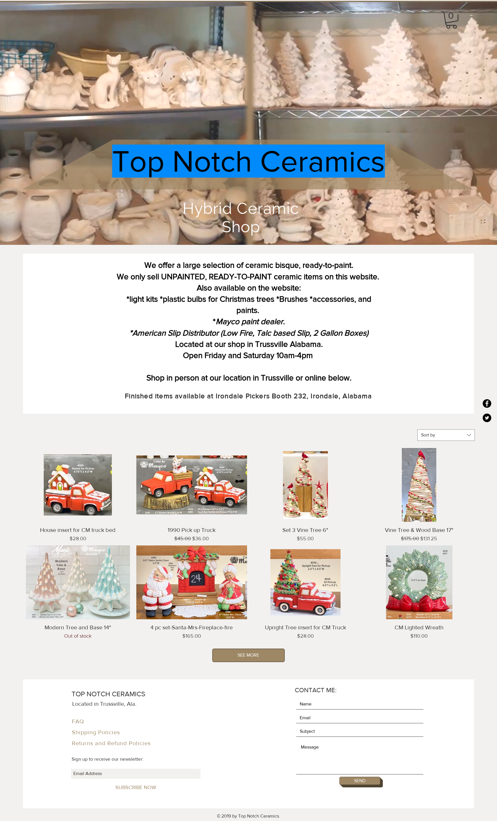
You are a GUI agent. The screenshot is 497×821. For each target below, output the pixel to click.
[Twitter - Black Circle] (487, 418)
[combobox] (446, 435)
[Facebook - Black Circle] (487, 403)
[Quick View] (77, 485)
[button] (451, 20)
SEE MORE (248, 655)
